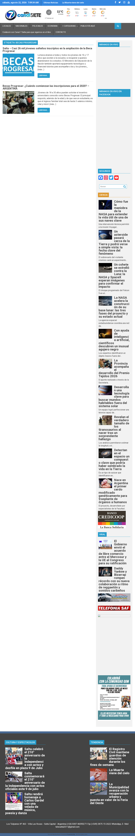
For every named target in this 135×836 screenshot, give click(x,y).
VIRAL (102, 534)
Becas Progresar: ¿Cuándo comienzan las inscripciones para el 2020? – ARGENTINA (46, 87)
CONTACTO (61, 32)
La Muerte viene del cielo (73, 3)
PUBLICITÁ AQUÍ (88, 26)
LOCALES (7, 26)
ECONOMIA (52, 26)
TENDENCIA (97, 742)
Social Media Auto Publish (57, 834)
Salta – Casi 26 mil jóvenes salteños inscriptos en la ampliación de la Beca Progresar (47, 50)
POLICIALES (37, 26)
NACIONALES (21, 26)
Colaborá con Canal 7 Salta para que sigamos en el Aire (27, 32)
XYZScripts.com (81, 834)
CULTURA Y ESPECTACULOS (20, 742)
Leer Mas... (44, 75)
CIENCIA (103, 195)
